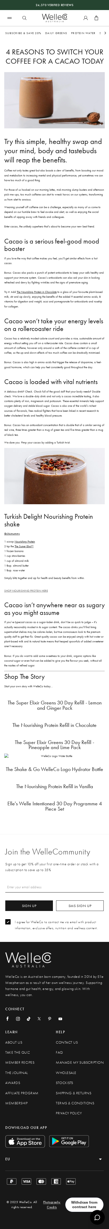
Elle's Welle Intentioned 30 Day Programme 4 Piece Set (54, 806)
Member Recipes (19, 1062)
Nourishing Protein (25, 541)
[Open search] (24, 18)
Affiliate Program (22, 1093)
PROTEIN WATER (83, 33)
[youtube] (60, 1019)
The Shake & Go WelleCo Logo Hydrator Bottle (54, 769)
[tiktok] (28, 1019)
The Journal (16, 1073)
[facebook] (7, 1019)
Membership (16, 1103)
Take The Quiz (17, 1052)
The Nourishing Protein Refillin (54, 725)
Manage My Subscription (80, 1062)
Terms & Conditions (75, 1103)
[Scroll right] (105, 33)
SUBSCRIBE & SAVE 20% (23, 33)
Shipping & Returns (73, 1093)
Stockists (64, 1083)
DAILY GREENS (56, 33)
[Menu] (9, 18)
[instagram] (18, 1019)
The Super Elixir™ (24, 546)
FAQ (59, 1052)
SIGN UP (29, 905)
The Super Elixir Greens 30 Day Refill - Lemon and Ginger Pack (55, 705)
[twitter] (39, 1019)
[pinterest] (50, 1019)
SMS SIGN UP (80, 905)
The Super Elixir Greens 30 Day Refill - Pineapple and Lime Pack (54, 745)
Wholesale (66, 1073)
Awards (12, 1083)
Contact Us (67, 1042)
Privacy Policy (69, 1113)
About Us (13, 1042)
